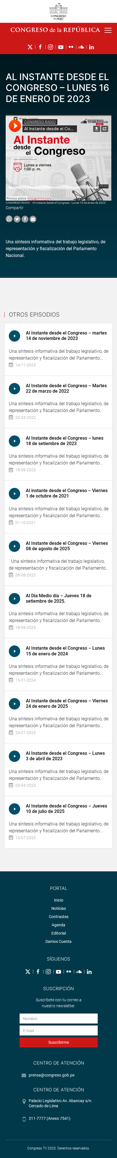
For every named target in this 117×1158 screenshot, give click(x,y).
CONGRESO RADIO (18, 202)
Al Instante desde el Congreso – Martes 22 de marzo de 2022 (66, 388)
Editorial (58, 933)
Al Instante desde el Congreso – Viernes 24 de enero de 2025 (67, 703)
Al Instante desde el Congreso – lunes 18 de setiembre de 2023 (64, 440)
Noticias (58, 908)
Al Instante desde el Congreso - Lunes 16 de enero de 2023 (69, 202)
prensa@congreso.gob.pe (51, 1075)
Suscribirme (58, 1042)
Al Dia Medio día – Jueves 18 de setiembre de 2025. (58, 598)
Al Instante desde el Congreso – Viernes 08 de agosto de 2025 (67, 546)
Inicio (58, 900)
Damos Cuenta (58, 941)
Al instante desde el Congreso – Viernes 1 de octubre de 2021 (67, 493)
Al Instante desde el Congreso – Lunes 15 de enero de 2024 (65, 650)
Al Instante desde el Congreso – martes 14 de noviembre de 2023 (66, 335)
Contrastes (58, 916)
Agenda (58, 925)
